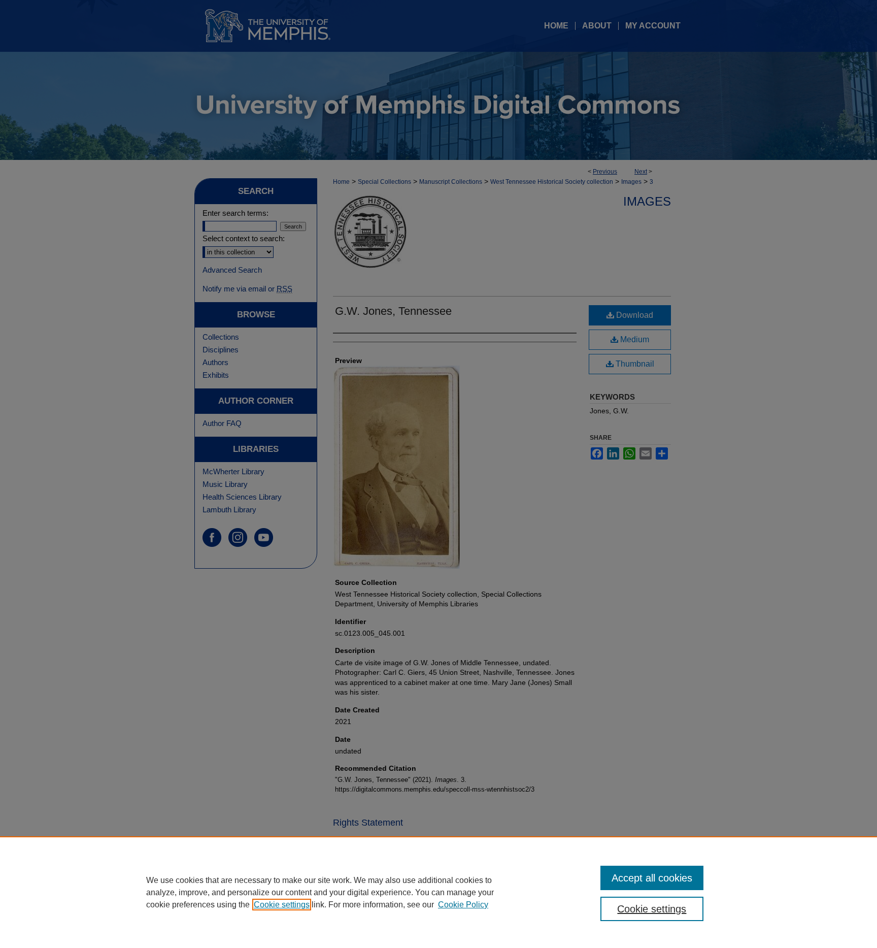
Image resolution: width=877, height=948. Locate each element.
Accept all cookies (652, 878)
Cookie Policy (463, 904)
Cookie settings (282, 904)
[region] (438, 892)
